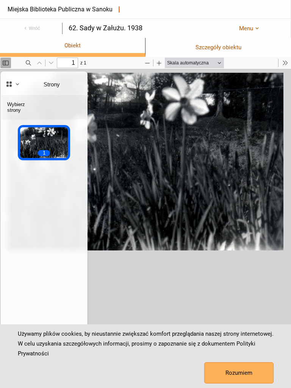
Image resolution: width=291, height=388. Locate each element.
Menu (246, 28)
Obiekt (72, 45)
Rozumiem (238, 372)
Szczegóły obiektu (218, 47)
